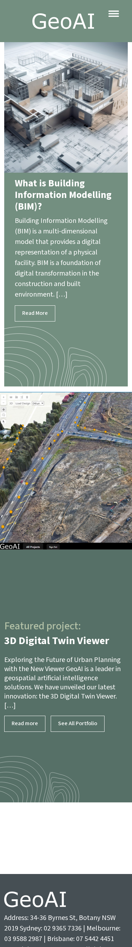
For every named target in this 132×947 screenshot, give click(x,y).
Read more (25, 723)
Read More (35, 313)
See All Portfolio (77, 723)
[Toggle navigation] (113, 13)
